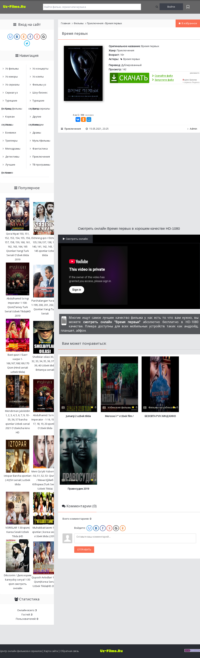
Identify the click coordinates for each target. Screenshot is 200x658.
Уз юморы (11, 76)
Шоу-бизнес (39, 92)
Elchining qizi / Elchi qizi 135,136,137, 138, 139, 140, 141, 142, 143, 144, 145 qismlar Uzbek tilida (45, 246)
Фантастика (40, 148)
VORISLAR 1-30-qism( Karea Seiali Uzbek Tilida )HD (17, 532)
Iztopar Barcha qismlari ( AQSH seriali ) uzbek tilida (17, 480)
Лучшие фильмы (8, 165)
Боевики (10, 132)
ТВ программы (41, 164)
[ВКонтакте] (78, 119)
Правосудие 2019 (78, 488)
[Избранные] (188, 6)
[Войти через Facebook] (103, 528)
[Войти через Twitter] (27, 43)
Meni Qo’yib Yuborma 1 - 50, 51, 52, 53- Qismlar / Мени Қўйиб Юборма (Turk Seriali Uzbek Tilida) (45, 480)
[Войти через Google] (116, 528)
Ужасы (9, 124)
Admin (193, 128)
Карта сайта (51, 651)
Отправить (84, 549)
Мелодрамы (12, 148)
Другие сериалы (34, 117)
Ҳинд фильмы (13, 108)
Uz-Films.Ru (14, 6)
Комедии (38, 124)
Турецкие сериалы (36, 101)
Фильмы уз (39, 84)
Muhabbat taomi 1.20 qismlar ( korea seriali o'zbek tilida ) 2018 (45, 532)
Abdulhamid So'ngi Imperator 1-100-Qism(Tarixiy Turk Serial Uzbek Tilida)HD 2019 (18, 307)
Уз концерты (40, 68)
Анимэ (9, 172)
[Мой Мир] (89, 119)
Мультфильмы (41, 140)
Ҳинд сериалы (41, 108)
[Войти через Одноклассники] (123, 528)
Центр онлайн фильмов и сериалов (21, 651)
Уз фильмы (12, 68)
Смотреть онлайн (77, 238)
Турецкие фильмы (9, 101)
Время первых (131, 59)
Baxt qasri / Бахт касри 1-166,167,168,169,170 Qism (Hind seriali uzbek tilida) (17, 363)
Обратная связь (69, 651)
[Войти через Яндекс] (109, 528)
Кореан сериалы (8, 117)
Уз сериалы (12, 84)
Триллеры (11, 140)
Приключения (125, 50)
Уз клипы (38, 76)
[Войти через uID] (89, 528)
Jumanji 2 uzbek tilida (78, 416)
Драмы (36, 132)
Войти (171, 6)
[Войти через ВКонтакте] (96, 528)
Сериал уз (11, 92)
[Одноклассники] (83, 119)
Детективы (12, 156)
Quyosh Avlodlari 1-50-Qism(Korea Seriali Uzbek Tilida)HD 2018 (45, 582)
